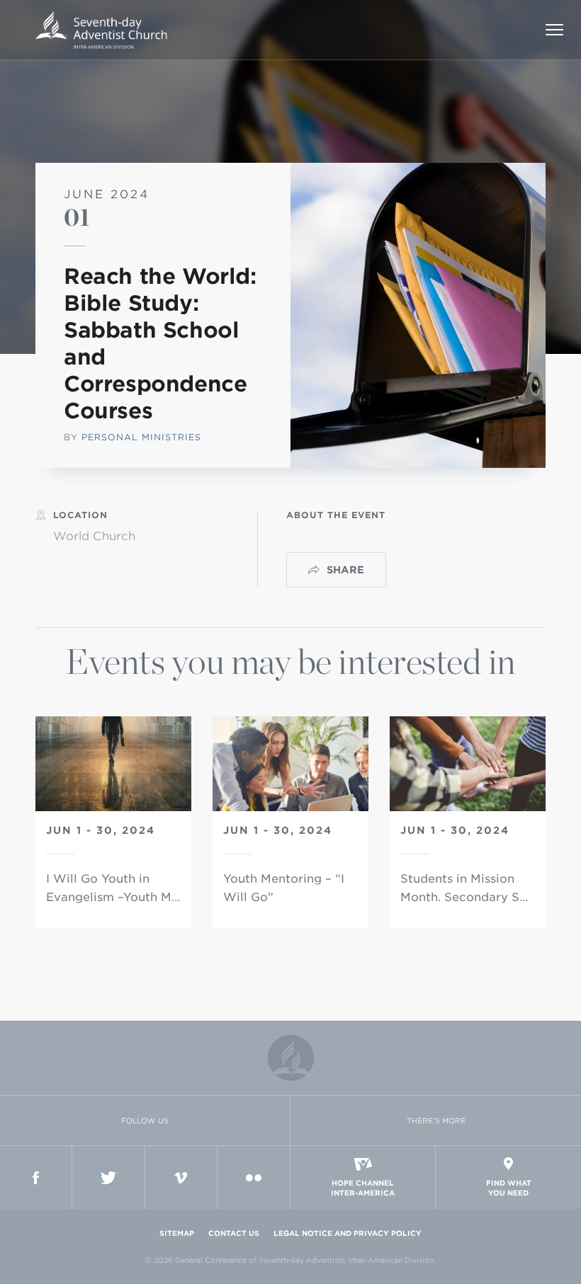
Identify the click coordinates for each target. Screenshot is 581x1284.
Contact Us (233, 1233)
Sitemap (176, 1233)
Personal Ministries (141, 437)
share (345, 569)
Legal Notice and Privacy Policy (347, 1233)
